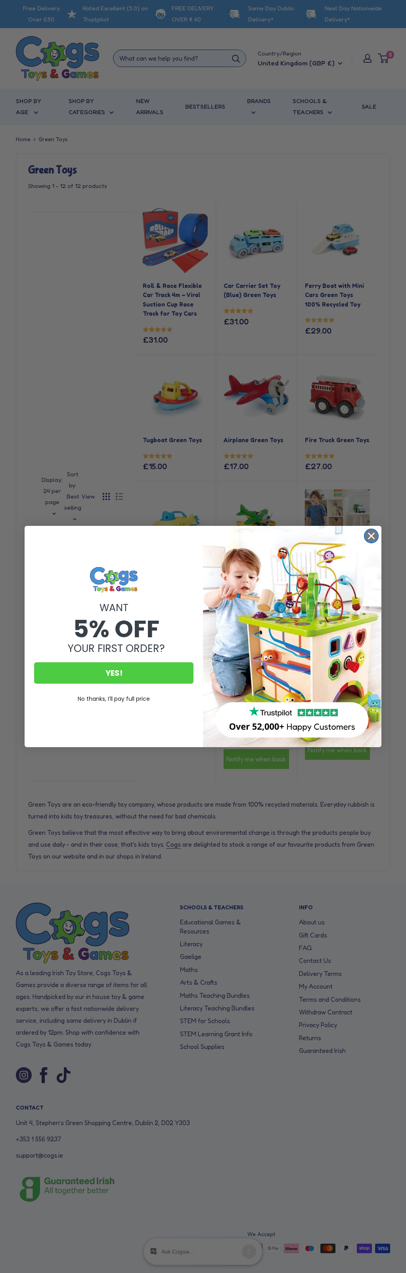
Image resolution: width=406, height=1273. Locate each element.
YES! (114, 673)
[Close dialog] (371, 536)
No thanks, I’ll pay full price (114, 699)
